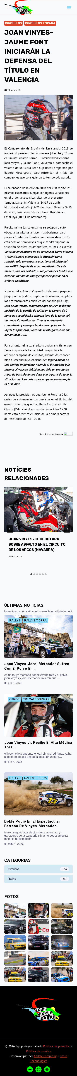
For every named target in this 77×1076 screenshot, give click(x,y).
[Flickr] (30, 1069)
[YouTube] (47, 1069)
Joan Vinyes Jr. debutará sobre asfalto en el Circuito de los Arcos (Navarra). (37, 544)
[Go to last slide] (10, 529)
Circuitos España (40, 23)
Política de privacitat (57, 1046)
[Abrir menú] (69, 7)
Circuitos (13, 23)
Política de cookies (38, 1051)
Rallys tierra (35, 620)
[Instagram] (38, 1069)
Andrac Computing (45, 1056)
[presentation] (38, 509)
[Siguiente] (67, 529)
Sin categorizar (36, 699)
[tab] (31, 574)
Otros (14, 699)
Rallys (14, 620)
